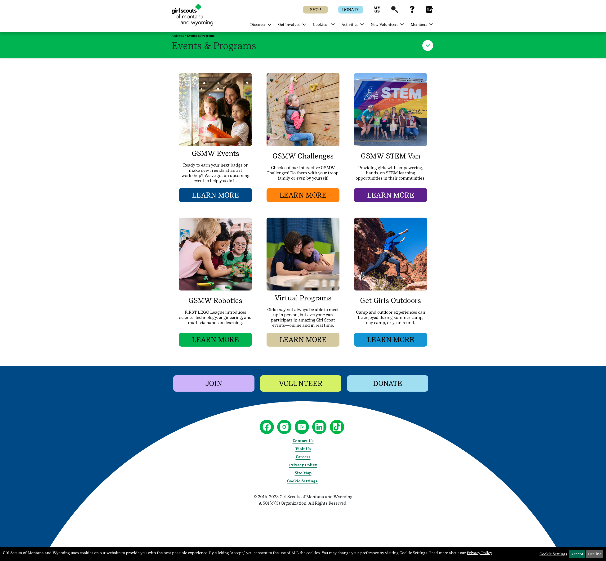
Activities (178, 35)
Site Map (303, 473)
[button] (377, 11)
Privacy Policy (303, 465)
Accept (577, 554)
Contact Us (303, 441)
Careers (303, 457)
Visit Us (303, 449)
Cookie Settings (302, 481)
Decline (594, 554)
